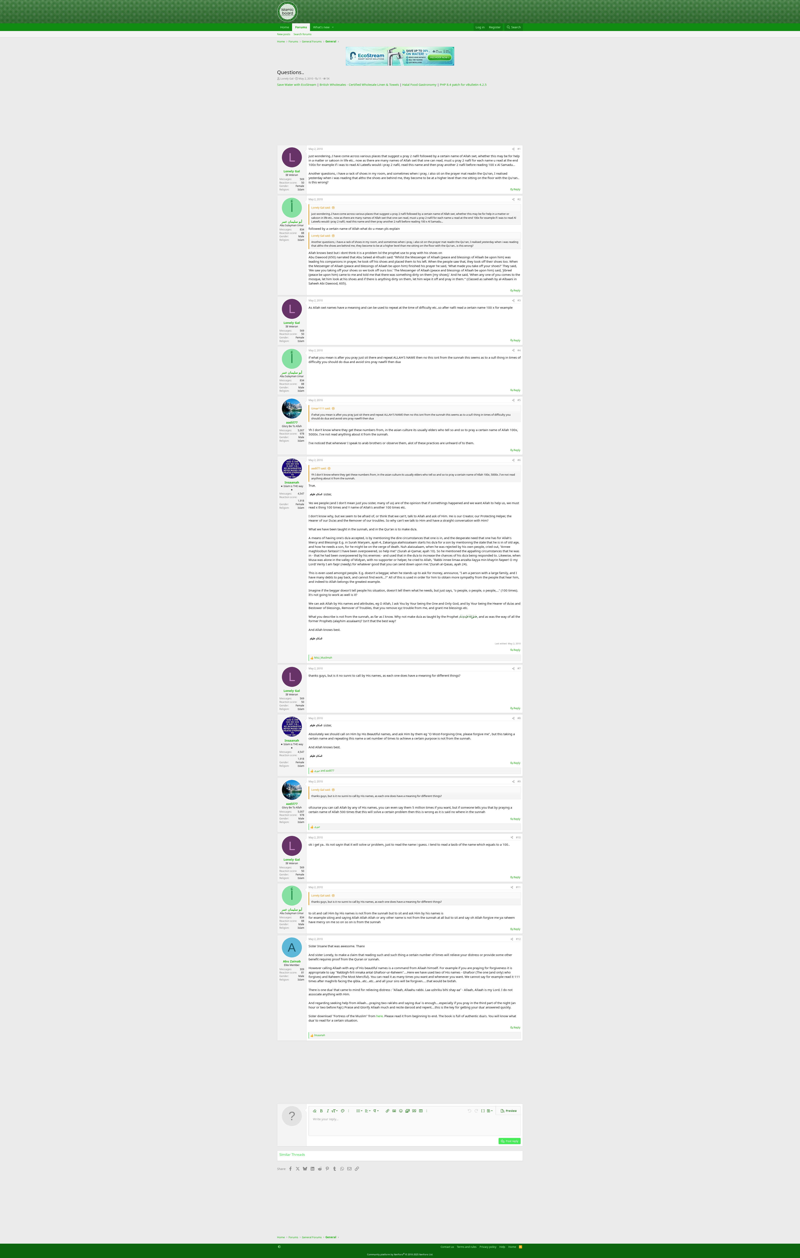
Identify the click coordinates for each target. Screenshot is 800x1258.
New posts (283, 34)
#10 (518, 837)
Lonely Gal (286, 78)
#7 (519, 668)
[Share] (513, 149)
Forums (301, 27)
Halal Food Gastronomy (419, 84)
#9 (519, 781)
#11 (518, 887)
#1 (519, 149)
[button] (333, 27)
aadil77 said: (318, 468)
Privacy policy (488, 1247)
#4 (519, 350)
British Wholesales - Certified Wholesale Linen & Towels (359, 84)
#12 (518, 939)
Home (284, 27)
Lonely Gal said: (320, 207)
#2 (519, 199)
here (379, 1016)
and (324, 770)
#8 (519, 718)
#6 (519, 460)
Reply (517, 189)
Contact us (447, 1247)
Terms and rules (466, 1247)
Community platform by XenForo (400, 1254)
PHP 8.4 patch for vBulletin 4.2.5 (463, 84)
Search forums (302, 34)
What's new (321, 27)
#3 (519, 300)
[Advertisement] (400, 116)
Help (502, 1247)
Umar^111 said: (320, 408)
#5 (519, 400)
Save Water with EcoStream (296, 84)
